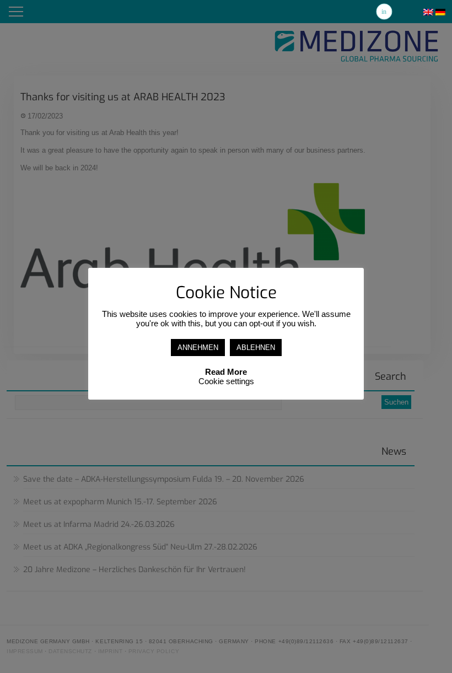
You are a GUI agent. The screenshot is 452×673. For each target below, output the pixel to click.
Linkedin (384, 11)
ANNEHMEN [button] (197, 347)
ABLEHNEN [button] (255, 347)
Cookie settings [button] (226, 381)
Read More (226, 371)
